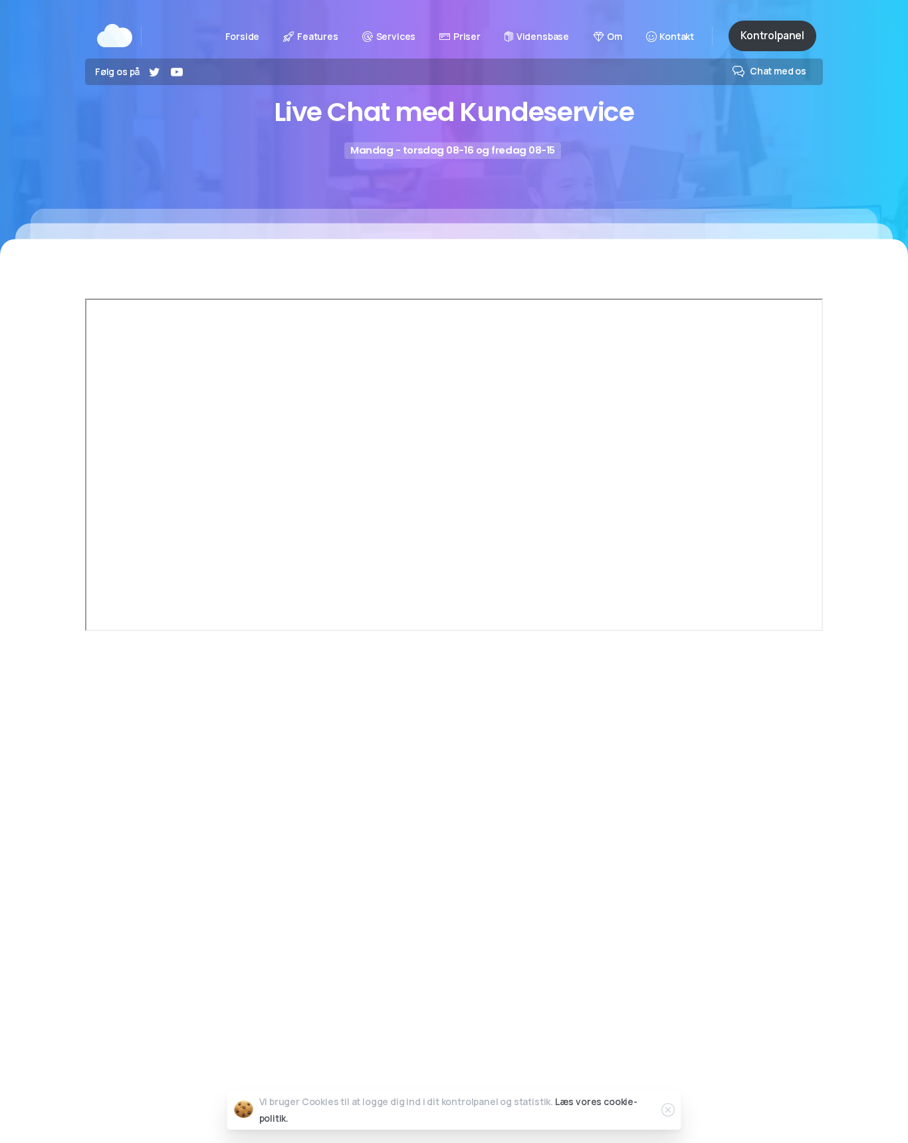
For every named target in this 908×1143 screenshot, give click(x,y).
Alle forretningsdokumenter (548, 1057)
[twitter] (154, 72)
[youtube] (177, 72)
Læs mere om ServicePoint (264, 806)
